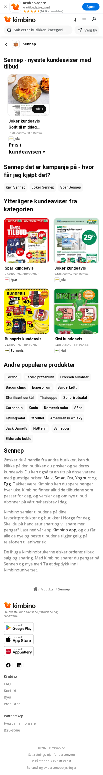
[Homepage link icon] (35, 589)
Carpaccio (14, 408)
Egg (7, 484)
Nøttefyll (40, 428)
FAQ (7, 683)
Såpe (78, 408)
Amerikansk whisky (66, 418)
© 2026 (51, 748)
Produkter (12, 703)
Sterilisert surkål (20, 398)
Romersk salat (56, 408)
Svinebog (61, 428)
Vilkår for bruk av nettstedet (51, 761)
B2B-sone (12, 730)
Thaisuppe (48, 398)
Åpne (90, 6)
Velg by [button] (90, 30)
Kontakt (10, 690)
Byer (7, 697)
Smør (60, 478)
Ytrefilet (37, 418)
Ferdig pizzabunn (40, 377)
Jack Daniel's (16, 428)
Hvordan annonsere (20, 723)
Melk (48, 478)
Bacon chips (16, 387)
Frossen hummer (74, 377)
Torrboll (13, 377)
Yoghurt (83, 478)
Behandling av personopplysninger (51, 768)
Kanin (33, 408)
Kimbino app (64, 530)
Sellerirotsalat (75, 398)
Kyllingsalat (15, 418)
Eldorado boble (18, 439)
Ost (70, 478)
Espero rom (42, 387)
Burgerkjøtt (67, 387)
